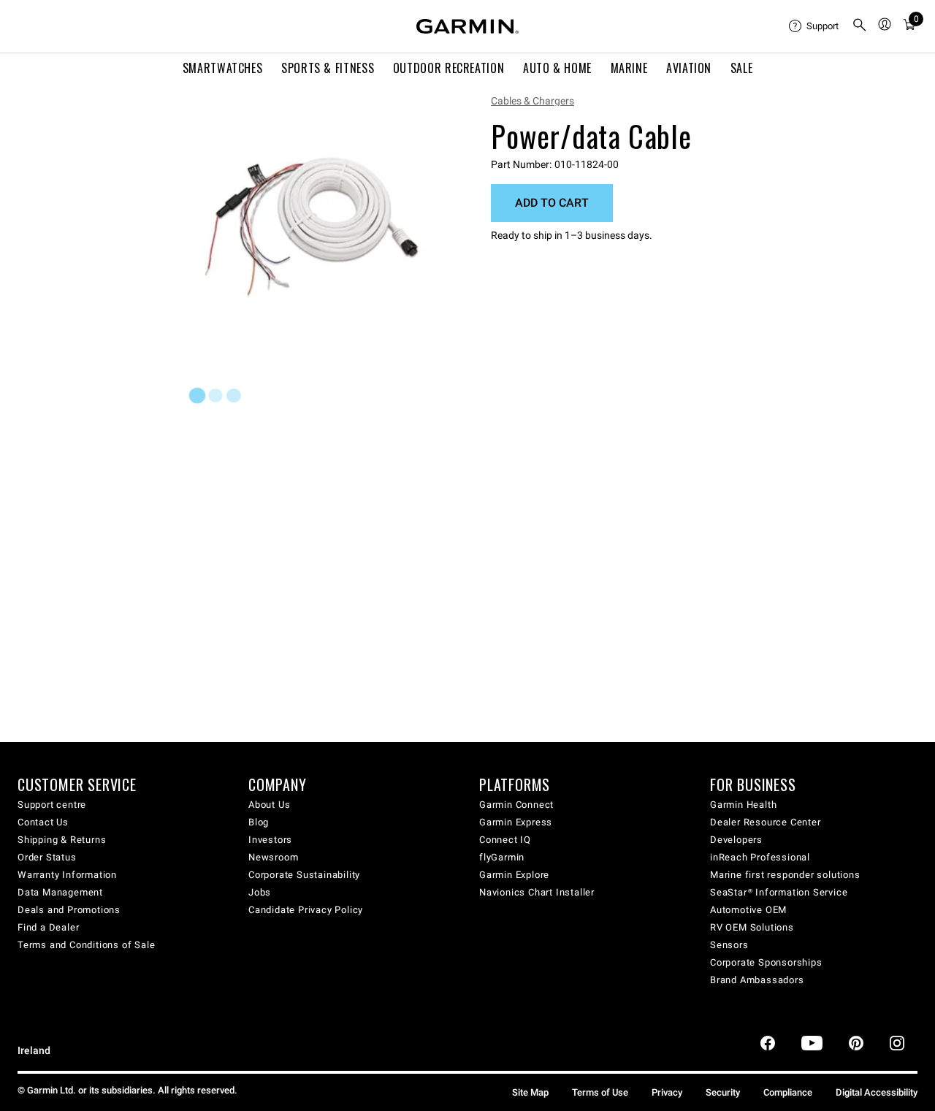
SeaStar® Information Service (778, 892)
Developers (736, 839)
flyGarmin (501, 857)
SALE (741, 68)
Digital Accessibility (876, 1092)
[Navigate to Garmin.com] (467, 26)
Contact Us (43, 822)
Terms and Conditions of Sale (86, 944)
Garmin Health (743, 804)
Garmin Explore (514, 874)
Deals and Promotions (69, 909)
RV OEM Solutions (752, 927)
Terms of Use (600, 1092)
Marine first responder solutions (785, 874)
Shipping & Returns (62, 839)
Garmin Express (515, 822)
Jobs (259, 892)
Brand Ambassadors (757, 979)
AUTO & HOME (557, 68)
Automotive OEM (748, 909)
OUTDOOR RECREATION (449, 68)
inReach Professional (760, 857)
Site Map (530, 1092)
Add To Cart (552, 203)
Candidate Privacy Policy (305, 909)
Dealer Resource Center (765, 822)
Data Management (60, 892)
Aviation (688, 68)
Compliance (787, 1092)
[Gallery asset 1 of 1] (312, 217)
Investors (270, 839)
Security (723, 1092)
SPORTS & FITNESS (327, 68)
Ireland (34, 1051)
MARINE (629, 68)
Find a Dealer (48, 927)
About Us (269, 804)
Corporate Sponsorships (766, 962)
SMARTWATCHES (223, 68)
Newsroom (273, 857)
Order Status (47, 857)
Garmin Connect (516, 804)
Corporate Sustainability (304, 874)
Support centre (52, 804)
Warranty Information (67, 874)
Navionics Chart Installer (537, 892)
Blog (258, 822)
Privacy (667, 1092)
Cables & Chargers (532, 101)
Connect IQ (505, 839)
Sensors (729, 944)
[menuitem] (814, 26)
